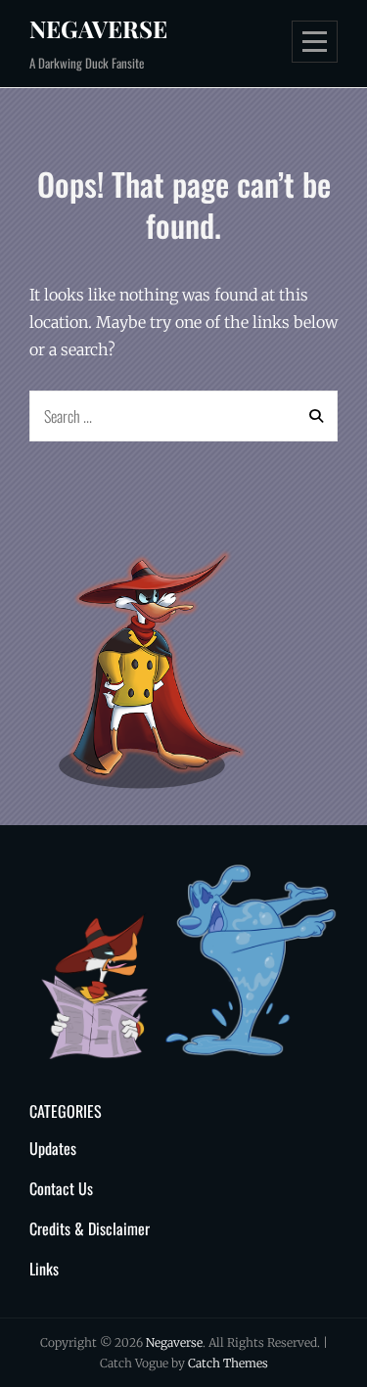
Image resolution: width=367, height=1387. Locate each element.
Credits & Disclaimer (89, 1228)
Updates (52, 1148)
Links (44, 1268)
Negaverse (98, 28)
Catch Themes (228, 1363)
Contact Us (61, 1188)
